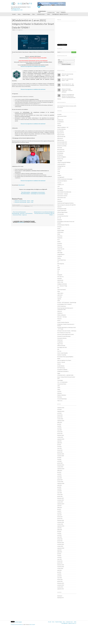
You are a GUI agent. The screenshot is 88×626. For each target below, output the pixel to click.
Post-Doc (59, 351)
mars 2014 (59, 577)
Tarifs (75, 621)
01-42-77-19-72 (16, 8)
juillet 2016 (59, 529)
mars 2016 (59, 537)
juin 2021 (59, 444)
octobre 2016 (60, 524)
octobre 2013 (60, 586)
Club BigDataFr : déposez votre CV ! (68, 623)
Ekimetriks (59, 219)
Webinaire (59, 393)
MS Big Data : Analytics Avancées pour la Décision (65, 325)
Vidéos (58, 389)
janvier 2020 (59, 463)
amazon (59, 123)
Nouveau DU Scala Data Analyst (64, 336)
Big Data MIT (60, 138)
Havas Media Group (61, 260)
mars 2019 (59, 477)
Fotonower (59, 245)
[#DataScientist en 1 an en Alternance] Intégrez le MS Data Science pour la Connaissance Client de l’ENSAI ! (44, 213)
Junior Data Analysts (61, 289)
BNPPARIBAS (60, 153)
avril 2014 (59, 575)
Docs (33, 14)
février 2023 (59, 415)
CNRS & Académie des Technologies (64, 179)
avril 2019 (59, 476)
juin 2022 (59, 424)
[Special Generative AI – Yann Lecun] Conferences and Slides (68, 84)
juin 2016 (59, 531)
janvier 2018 (59, 496)
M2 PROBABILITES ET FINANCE (64, 304)
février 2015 (59, 561)
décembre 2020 (60, 453)
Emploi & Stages (26, 14)
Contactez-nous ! (69, 621)
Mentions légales (18, 621)
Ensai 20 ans (59, 235)
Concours (59, 182)
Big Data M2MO (60, 134)
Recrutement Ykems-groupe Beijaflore (65, 356)
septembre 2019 (60, 468)
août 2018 (59, 485)
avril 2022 (59, 428)
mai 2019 (59, 474)
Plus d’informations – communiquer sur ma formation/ (33, 193)
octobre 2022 (60, 418)
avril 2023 (59, 413)
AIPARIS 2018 (60, 119)
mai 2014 (59, 574)
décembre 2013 (60, 583)
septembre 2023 (60, 411)
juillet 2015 (59, 551)
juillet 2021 (59, 442)
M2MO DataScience (61, 306)
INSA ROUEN (60, 280)
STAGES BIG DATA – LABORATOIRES (65, 375)
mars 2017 (59, 514)
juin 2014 (59, 572)
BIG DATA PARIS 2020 (62, 143)
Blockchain (59, 147)
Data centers (60, 188)
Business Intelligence (61, 156)
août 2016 (59, 527)
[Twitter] (38, 7)
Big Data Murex (60, 140)
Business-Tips (60, 158)
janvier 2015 (59, 562)
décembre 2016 (60, 520)
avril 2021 (59, 446)
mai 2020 (59, 459)
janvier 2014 (59, 581)
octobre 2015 (60, 546)
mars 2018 (59, 492)
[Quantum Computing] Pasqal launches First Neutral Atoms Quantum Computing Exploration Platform (66, 96)
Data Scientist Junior (61, 197)
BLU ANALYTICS (61, 151)
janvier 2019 (59, 479)
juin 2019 (59, 472)
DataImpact (59, 201)
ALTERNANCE (60, 121)
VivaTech (59, 391)
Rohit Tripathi (32, 624)
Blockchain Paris (60, 149)
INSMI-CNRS (60, 282)
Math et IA (59, 311)
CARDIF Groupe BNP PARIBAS (63, 162)
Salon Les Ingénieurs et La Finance (64, 360)
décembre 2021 (60, 435)
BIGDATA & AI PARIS (61, 145)
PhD (58, 349)
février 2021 (59, 450)
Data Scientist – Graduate (62, 193)
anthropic (59, 125)
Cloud (58, 173)
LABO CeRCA (60, 293)
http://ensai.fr (21, 185)
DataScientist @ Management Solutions (65, 203)
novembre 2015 (60, 544)
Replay (58, 358)
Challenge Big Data (61, 166)
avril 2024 (59, 409)
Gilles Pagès (59, 252)
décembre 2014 (60, 564)
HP (58, 261)
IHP (58, 271)
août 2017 (59, 505)
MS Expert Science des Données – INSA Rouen (66, 330)
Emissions (59, 226)
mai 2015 (59, 555)
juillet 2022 (59, 422)
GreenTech (59, 256)
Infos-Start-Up (60, 276)
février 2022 (59, 431)
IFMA (58, 269)
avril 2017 (59, 513)
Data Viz (59, 199)
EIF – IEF (59, 217)
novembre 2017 (60, 500)
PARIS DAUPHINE (61, 345)
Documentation (60, 214)
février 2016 (59, 538)
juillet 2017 (59, 507)
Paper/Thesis (60, 343)
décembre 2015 (60, 542)
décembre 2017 (60, 498)
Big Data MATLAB (61, 136)
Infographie (59, 274)
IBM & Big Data (60, 263)
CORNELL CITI (60, 184)
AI (57, 118)
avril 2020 (59, 461)
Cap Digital (59, 160)
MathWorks (59, 313)
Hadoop (59, 258)
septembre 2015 (60, 548)
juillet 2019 (59, 470)
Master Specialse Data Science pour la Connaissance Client (65, 308)
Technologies (60, 380)
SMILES (59, 364)
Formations (59, 243)
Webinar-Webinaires (61, 395)
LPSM (58, 300)
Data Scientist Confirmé (62, 195)
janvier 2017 (59, 518)
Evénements (59, 237)
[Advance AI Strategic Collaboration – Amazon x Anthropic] (67, 90)
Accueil (13, 14)
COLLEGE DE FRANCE (62, 180)
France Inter (59, 247)
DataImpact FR (60, 597)
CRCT (58, 186)
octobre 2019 (60, 466)
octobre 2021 (60, 437)
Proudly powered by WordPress (17, 624)
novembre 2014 (60, 566)
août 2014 (59, 570)
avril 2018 (59, 490)
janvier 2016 (59, 540)
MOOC (59, 320)
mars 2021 (59, 448)
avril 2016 (59, 535)
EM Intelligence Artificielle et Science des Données (65, 222)
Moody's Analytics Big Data (63, 322)
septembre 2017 (60, 503)
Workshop (59, 396)
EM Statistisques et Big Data (63, 224)
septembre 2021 (60, 439)
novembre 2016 (60, 522)
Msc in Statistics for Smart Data (19, 206)
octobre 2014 (60, 568)
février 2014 (59, 579)
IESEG (58, 267)
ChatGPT (59, 167)
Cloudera (59, 175)
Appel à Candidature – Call (62, 127)
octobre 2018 (60, 481)
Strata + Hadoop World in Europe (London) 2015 (66, 377)
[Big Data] (24, 3)
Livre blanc (59, 296)
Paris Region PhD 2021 (62, 347)
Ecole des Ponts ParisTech (62, 216)
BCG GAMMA (60, 131)
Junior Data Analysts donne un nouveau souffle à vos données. (66, 106)
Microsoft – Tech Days (62, 316)
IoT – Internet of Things (62, 285)
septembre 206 (60, 588)
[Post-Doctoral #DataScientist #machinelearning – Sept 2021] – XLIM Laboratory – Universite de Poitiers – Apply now (22, 213)
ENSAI (13, 206)
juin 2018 (59, 487)
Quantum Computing (61, 354)
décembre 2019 (60, 464)
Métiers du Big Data (61, 315)
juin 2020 (59, 457)
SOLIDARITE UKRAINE (62, 369)
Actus (19, 14)
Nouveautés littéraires (62, 338)
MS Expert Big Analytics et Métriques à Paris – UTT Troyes (66, 328)
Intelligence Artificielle (62, 284)
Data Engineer (60, 190)
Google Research (60, 254)
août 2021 (59, 440)
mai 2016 (59, 533)
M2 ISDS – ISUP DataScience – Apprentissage (66, 302)
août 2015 (59, 550)
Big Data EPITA (60, 132)
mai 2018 (59, 489)
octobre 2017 (60, 501)
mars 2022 (59, 429)
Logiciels (59, 298)
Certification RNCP (61, 164)
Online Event (60, 340)
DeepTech (59, 206)
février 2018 (59, 494)
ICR (58, 265)
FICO (58, 239)
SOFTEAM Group (61, 367)
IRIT (58, 287)
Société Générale (60, 365)
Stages (58, 373)
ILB (58, 272)
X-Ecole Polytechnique (62, 398)
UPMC (58, 387)
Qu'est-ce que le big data (62, 353)
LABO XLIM (59, 295)
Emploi (58, 228)
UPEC (58, 385)
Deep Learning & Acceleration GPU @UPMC (66, 204)
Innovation (59, 278)
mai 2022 (59, 426)
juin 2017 (59, 509)
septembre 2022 (60, 420)
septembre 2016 (60, 525)
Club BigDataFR (60, 177)
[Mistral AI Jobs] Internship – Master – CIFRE (68, 74)
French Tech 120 (60, 248)
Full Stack (59, 250)
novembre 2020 (60, 455)
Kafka (58, 291)
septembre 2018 (60, 483)
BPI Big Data (60, 155)
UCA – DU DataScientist (62, 382)
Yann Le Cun (59, 400)
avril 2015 (59, 557)
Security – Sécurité (61, 362)
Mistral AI (59, 318)
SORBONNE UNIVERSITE (62, 371)
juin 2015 (59, 553)
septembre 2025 (60, 407)
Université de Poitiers (61, 384)
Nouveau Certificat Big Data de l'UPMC (65, 334)
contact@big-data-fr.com (16, 9)
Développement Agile (61, 208)
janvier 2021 (59, 452)
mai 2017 (59, 511)
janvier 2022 (59, 433)
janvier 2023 (59, 416)
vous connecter (21, 222)
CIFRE (58, 171)
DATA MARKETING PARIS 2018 (64, 192)
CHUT (58, 169)
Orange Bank (60, 341)
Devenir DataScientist (61, 210)
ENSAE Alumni (60, 232)
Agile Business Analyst (62, 116)
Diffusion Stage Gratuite (62, 212)
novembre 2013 (60, 585)
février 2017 (59, 516)
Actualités (59, 114)
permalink (31, 206)
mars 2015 (59, 559)
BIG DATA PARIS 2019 (62, 142)
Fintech (58, 241)
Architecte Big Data (61, 129)
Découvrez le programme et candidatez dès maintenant (33, 66)
